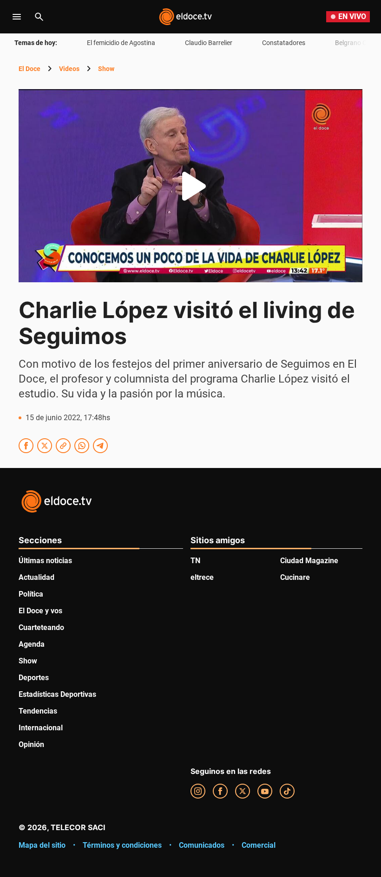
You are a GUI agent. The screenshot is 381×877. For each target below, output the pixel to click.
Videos (69, 68)
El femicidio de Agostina (121, 42)
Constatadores (283, 42)
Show (106, 68)
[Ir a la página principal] (185, 16)
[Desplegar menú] (16, 16)
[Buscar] (39, 16)
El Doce (29, 68)
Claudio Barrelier (208, 42)
